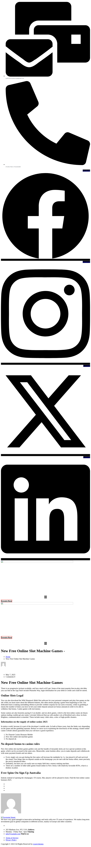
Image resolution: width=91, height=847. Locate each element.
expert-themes (38, 844)
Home (8, 657)
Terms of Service (12, 838)
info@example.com (13, 834)
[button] (45, 597)
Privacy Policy (11, 840)
